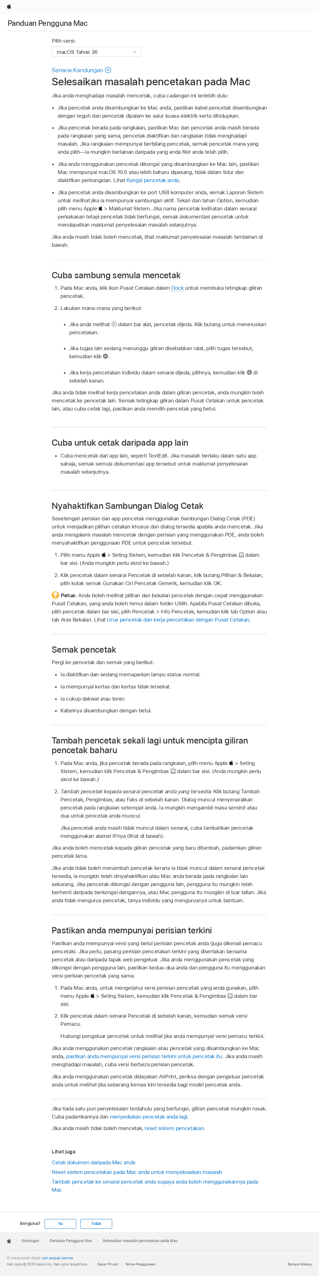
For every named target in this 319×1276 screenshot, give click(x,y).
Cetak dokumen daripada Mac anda (93, 1162)
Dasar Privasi (107, 1264)
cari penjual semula (57, 1258)
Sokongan (30, 1241)
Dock (177, 288)
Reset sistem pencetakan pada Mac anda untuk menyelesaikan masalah (137, 1172)
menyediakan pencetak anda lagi (148, 1117)
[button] (82, 70)
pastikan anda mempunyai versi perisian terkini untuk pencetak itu (144, 1056)
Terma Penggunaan (140, 1264)
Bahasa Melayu (300, 1264)
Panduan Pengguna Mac (48, 23)
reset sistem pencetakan (174, 1128)
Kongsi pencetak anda (152, 180)
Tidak (96, 1224)
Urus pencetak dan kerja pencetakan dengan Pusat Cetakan (178, 620)
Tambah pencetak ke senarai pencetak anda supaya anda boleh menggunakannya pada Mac (155, 1186)
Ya (60, 1224)
